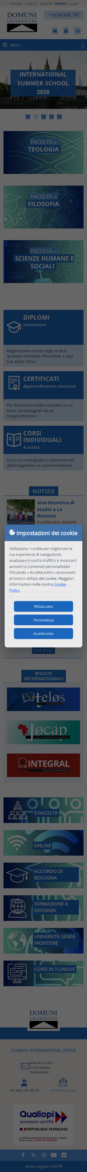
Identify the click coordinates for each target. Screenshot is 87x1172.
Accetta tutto (43, 633)
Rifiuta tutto (43, 606)
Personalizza (44, 620)
